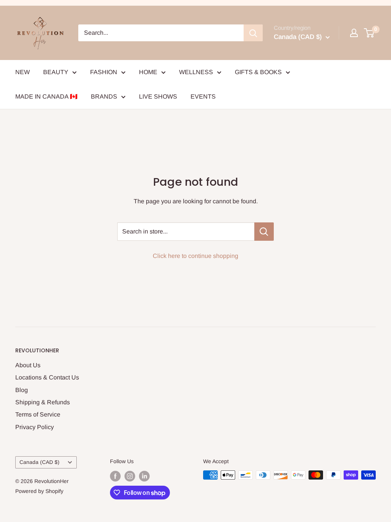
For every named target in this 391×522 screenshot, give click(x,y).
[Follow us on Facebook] (115, 475)
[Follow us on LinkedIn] (144, 475)
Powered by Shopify (39, 491)
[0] (369, 32)
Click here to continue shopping (195, 256)
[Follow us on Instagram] (129, 475)
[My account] (354, 33)
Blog (21, 390)
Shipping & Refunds (42, 402)
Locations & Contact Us (47, 377)
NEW (22, 72)
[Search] (253, 32)
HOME (148, 72)
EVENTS (203, 96)
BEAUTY (55, 72)
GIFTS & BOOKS (258, 72)
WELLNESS (196, 72)
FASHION (103, 72)
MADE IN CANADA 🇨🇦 (46, 96)
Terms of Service (37, 414)
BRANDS (104, 96)
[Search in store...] (264, 231)
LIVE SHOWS (158, 96)
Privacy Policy (34, 427)
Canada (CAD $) (39, 462)
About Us (27, 365)
